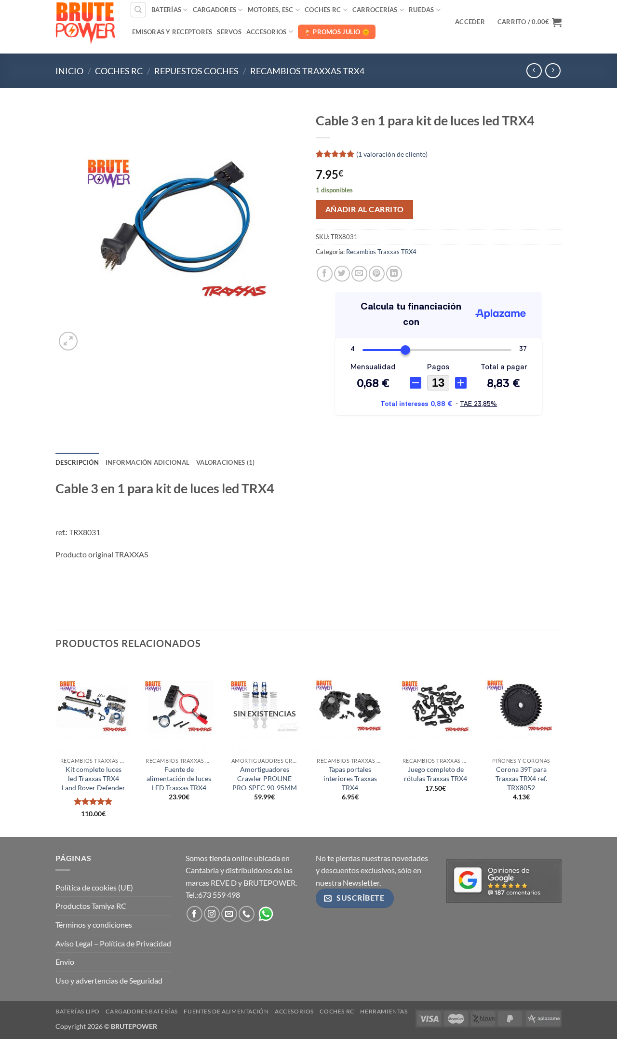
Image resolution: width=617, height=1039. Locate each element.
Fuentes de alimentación (226, 1011)
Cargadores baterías (142, 1011)
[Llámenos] (247, 914)
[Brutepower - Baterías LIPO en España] (85, 21)
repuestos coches (196, 71)
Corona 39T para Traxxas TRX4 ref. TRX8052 (521, 778)
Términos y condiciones (93, 924)
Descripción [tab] (77, 462)
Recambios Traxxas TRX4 (307, 71)
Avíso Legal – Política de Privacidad (113, 943)
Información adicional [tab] (147, 462)
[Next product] (533, 70)
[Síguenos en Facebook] (194, 914)
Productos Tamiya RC (90, 905)
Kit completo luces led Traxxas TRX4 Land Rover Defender (93, 778)
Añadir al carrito (364, 209)
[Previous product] (552, 70)
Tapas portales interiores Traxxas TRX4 (350, 778)
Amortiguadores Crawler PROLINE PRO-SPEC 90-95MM (264, 778)
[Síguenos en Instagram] (212, 914)
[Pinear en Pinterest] (377, 274)
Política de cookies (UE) (94, 887)
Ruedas (421, 9)
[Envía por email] (359, 274)
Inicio (69, 71)
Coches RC (323, 9)
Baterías (166, 9)
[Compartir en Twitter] (342, 274)
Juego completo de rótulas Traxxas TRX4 (435, 774)
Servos (229, 32)
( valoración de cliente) (392, 153)
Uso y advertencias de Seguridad (108, 980)
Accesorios (266, 32)
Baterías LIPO (77, 1011)
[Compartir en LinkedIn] (394, 274)
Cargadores (215, 9)
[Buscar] (138, 9)
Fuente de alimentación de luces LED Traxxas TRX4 (179, 778)
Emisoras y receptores (172, 32)
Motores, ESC (271, 9)
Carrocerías (375, 9)
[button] (470, 21)
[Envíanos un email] (229, 914)
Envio (64, 961)
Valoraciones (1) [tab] (225, 462)
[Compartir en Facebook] (325, 274)
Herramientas (383, 1011)
